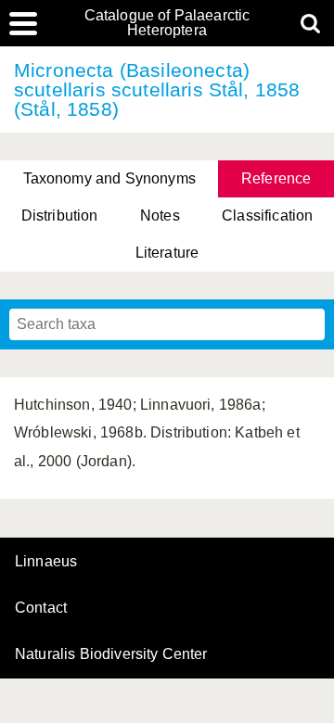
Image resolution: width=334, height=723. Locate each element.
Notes (160, 215)
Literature (167, 252)
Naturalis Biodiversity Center (111, 654)
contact (41, 607)
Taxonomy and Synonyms (109, 178)
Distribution (59, 215)
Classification (267, 215)
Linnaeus (46, 561)
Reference (276, 178)
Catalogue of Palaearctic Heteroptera (167, 23)
